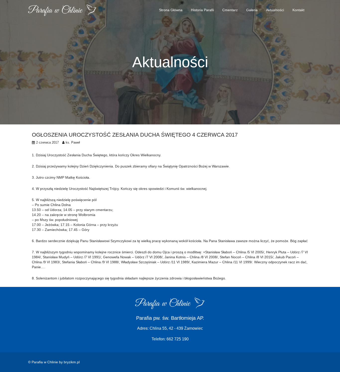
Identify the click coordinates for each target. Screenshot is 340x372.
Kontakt (298, 10)
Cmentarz (230, 10)
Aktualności (275, 10)
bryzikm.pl (72, 362)
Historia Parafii (202, 10)
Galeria (252, 10)
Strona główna (170, 10)
